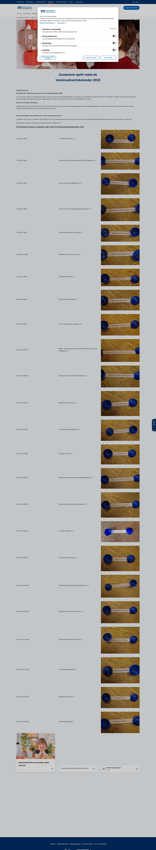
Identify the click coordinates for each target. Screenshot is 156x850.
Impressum (61, 23)
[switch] (114, 36)
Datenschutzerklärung (47, 23)
